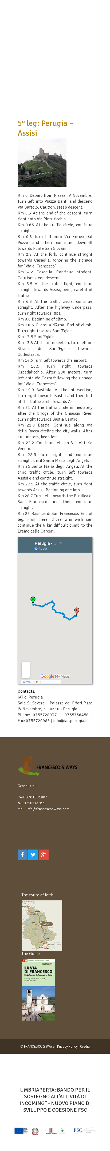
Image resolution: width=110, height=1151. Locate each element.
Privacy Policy (67, 1046)
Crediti (85, 1046)
